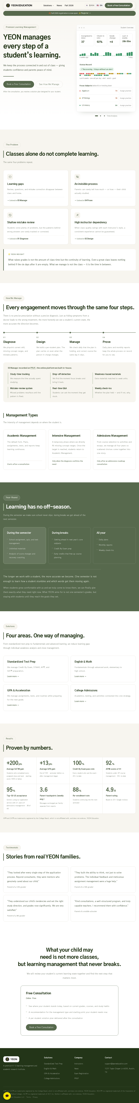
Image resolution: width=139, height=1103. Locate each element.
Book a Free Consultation (119, 5)
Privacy (35, 1097)
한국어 (90, 5)
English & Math (50, 1068)
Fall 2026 (69, 5)
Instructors (78, 1063)
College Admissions (52, 1078)
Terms (28, 1097)
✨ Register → (85, 13)
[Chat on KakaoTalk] (7, 1096)
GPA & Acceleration (52, 1073)
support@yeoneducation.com (116, 1063)
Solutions (47, 5)
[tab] (96, 116)
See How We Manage (49, 84)
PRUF (33, 368)
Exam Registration (81, 1073)
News (59, 5)
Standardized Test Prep (53, 1063)
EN (99, 5)
